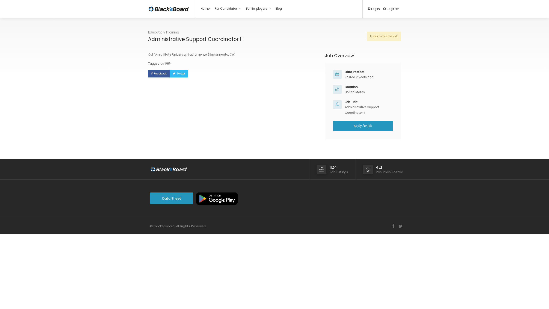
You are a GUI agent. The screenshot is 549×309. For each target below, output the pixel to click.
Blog (279, 8)
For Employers (256, 8)
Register (392, 9)
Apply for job (363, 126)
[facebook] (393, 226)
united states (355, 92)
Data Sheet (171, 198)
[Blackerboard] (168, 7)
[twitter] (400, 226)
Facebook (160, 73)
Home (205, 8)
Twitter (181, 73)
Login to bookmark (384, 36)
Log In (375, 9)
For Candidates (226, 8)
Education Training (163, 32)
